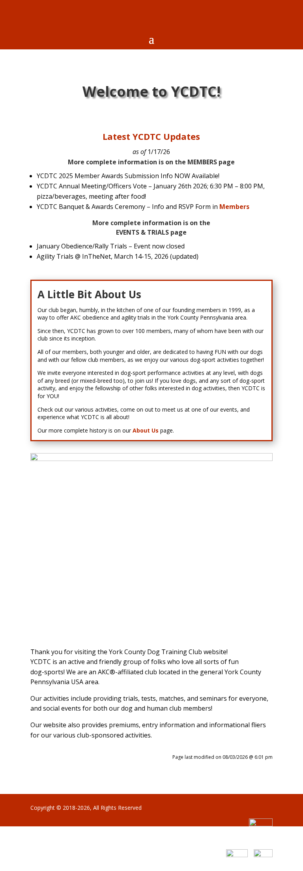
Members (234, 206)
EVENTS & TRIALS (142, 232)
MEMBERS (202, 162)
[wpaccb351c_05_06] (151, 458)
